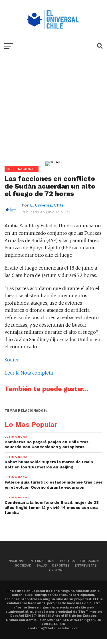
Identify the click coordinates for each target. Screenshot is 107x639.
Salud (42, 565)
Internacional (42, 561)
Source (12, 360)
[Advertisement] (53, 112)
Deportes (61, 565)
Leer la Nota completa (29, 373)
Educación (89, 561)
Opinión (55, 570)
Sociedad (23, 565)
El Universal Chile (47, 205)
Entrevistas (86, 565)
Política (67, 561)
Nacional (17, 561)
